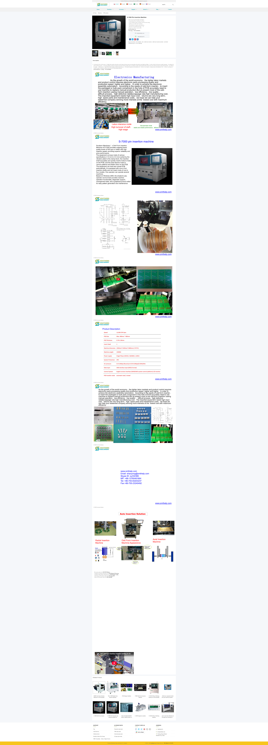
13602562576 (160, 729)
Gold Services (96, 731)
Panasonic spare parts (118, 729)
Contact (170, 9)
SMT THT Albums (106, 572)
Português (130, 4)
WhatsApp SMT (112, 575)
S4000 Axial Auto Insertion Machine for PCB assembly (99, 696)
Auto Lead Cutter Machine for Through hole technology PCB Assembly (168, 716)
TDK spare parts (117, 731)
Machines (100, 12)
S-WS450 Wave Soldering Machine (154, 716)
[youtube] (144, 729)
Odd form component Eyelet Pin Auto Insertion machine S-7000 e (168, 696)
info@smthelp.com (140, 33)
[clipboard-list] (147, 729)
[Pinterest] (135, 39)
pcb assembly (138, 41)
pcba (143, 41)
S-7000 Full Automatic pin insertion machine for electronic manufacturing (112, 716)
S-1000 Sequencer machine (140, 715)
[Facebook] (130, 39)
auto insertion (132, 41)
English (117, 4)
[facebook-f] (136, 729)
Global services (96, 734)
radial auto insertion (148, 41)
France (149, 4)
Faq (94, 729)
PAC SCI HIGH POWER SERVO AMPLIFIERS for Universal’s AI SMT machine (126, 716)
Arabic (137, 4)
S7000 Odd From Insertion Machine (140, 696)
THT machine (105, 12)
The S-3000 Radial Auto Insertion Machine (113, 696)
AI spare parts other (118, 736)
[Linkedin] (137, 39)
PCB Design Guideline (126, 696)
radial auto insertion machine (157, 41)
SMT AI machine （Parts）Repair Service (101, 738)
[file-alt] (150, 729)
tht (134, 43)
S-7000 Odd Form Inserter (99, 715)
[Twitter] (132, 39)
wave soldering (139, 43)
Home (98, 9)
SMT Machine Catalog (114, 574)
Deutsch (143, 4)
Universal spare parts (118, 734)
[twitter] (142, 729)
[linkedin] (139, 729)
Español (123, 4)
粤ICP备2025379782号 (168, 743)
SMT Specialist (109, 577)
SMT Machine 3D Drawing (114, 573)
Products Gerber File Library (99, 736)
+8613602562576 (140, 36)
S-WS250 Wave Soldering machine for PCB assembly (154, 696)
